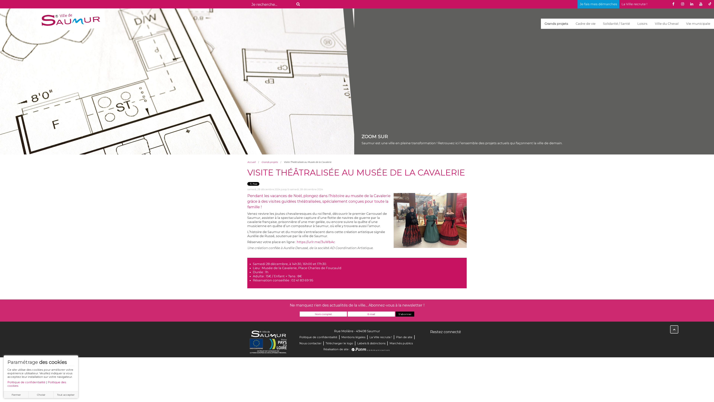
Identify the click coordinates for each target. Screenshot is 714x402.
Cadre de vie (586, 23)
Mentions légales (353, 337)
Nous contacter (310, 343)
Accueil (251, 162)
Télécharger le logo (339, 343)
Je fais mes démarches (598, 4)
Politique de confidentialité (26, 382)
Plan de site (404, 337)
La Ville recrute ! (634, 4)
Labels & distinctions (371, 343)
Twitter (441, 339)
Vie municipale (698, 23)
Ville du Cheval (667, 23)
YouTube (449, 339)
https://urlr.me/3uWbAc (316, 242)
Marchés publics (401, 343)
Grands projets (556, 23)
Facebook (433, 339)
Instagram (457, 339)
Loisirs (642, 23)
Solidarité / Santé (616, 23)
